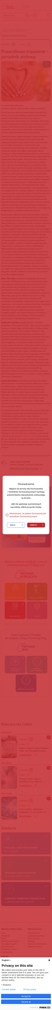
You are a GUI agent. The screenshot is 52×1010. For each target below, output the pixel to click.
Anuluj (12, 525)
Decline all (26, 1002)
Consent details (9, 989)
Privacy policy (29, 989)
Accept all (26, 996)
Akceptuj (33, 525)
